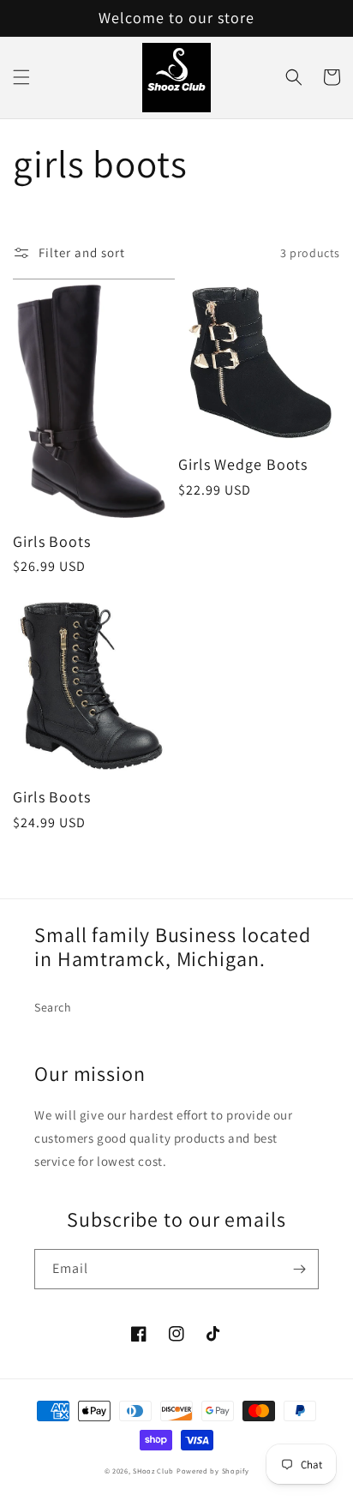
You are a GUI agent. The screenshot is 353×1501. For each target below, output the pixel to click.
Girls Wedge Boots (243, 464)
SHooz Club (153, 1470)
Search (53, 1007)
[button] (21, 77)
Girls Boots (52, 541)
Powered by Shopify (212, 1470)
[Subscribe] (299, 1269)
